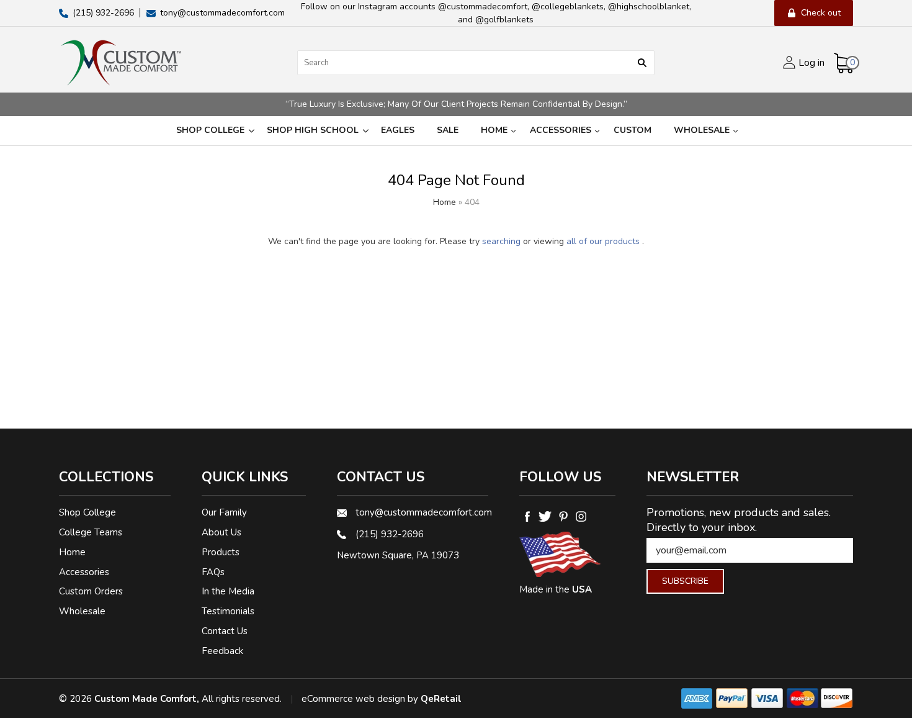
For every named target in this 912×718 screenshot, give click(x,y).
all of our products (603, 241)
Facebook (527, 516)
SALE (447, 130)
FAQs (213, 572)
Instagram (581, 516)
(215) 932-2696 (389, 534)
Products (220, 552)
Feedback (222, 651)
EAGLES (397, 130)
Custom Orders (91, 591)
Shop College (210, 130)
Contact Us (225, 631)
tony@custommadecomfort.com (421, 512)
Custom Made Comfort (145, 699)
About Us (221, 532)
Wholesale (702, 130)
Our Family (224, 512)
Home (494, 130)
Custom (632, 130)
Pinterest (563, 516)
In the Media (228, 591)
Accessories (560, 130)
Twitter (545, 516)
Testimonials (228, 611)
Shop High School (313, 130)
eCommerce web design (353, 699)
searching (501, 241)
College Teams (90, 532)
